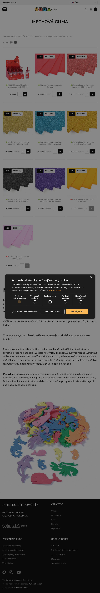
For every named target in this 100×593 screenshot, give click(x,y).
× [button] (91, 277)
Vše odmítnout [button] (52, 311)
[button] (25, 311)
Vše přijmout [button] (77, 311)
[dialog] (50, 296)
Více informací (55, 290)
